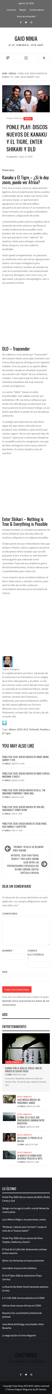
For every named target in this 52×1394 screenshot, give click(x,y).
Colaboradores (36, 9)
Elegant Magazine (23, 1389)
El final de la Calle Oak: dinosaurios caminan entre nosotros (30, 1120)
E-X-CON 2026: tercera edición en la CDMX (23, 1298)
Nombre (8, 950)
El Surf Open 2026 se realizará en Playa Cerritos (22, 1277)
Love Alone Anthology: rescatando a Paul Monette (23, 1326)
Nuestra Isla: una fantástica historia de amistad (22, 1314)
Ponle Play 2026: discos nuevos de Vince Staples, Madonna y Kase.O (26, 775)
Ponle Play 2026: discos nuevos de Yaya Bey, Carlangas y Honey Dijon (23, 808)
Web (4, 972)
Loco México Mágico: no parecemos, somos (28, 1101)
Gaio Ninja (26, 38)
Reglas (22, 9)
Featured (34, 729)
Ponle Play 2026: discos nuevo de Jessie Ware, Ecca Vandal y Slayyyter (24, 825)
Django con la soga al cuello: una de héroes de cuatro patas (23, 1069)
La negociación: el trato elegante (19, 1335)
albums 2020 (15, 729)
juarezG (13, 156)
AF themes (41, 1389)
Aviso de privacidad (26, 16)
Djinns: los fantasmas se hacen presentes (23, 1260)
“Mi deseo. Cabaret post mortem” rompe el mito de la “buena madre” (24, 1228)
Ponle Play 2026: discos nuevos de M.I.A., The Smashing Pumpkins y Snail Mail (23, 792)
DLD (25, 729)
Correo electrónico (34, 954)
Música (28, 118)
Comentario (9, 913)
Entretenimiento (13, 1062)
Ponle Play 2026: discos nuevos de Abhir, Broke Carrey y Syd (25, 758)
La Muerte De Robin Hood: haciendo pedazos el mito (29, 1157)
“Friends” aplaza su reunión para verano (28, 848)
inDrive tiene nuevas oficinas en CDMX (21, 1305)
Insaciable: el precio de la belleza (29, 1139)
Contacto (11, 9)
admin (9, 1074)
